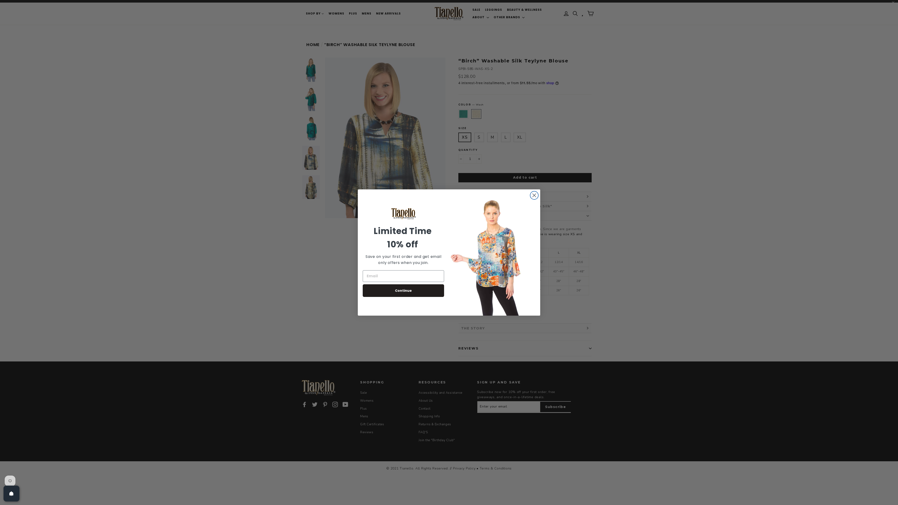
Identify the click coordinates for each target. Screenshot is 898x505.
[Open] (11, 493)
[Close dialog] (534, 195)
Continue (403, 290)
